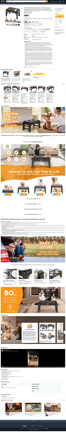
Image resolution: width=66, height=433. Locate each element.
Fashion (49, 3)
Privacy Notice (26, 428)
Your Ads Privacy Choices (43, 428)
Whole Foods (32, 3)
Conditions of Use (22, 428)
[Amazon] (3, 1)
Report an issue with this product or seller (31, 67)
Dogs (5, 5)
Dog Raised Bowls (6, 377)
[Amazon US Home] (24, 426)
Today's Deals (37, 3)
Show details (36, 78)
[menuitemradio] (62, 366)
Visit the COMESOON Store (28, 13)
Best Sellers (19, 3)
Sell (47, 3)
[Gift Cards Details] (45, 3)
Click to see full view (13, 23)
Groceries (28, 3)
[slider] (31, 366)
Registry (53, 3)
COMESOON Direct (60, 19)
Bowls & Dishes (16, 5)
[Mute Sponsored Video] (21, 411)
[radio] (7, 25)
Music (56, 3)
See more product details (28, 65)
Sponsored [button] (2, 401)
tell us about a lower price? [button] (10, 387)
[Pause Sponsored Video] (21, 409)
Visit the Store (42, 342)
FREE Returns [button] (26, 19)
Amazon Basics (14, 3)
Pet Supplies (2, 5)
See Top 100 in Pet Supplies (18, 376)
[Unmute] (64, 366)
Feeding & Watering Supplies (10, 5)
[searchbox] (27, 1)
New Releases (24, 3)
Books (40, 3)
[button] (1, 3)
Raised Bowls (20, 5)
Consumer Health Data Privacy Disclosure (34, 428)
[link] (16, 74)
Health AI (5, 3)
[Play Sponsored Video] (33, 407)
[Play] (1, 367)
